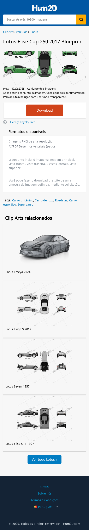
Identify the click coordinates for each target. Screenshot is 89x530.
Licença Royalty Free (22, 122)
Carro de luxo (44, 200)
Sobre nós (45, 493)
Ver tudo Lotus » (44, 459)
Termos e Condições (45, 500)
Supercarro (25, 204)
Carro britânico (22, 200)
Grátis (44, 487)
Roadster (61, 200)
